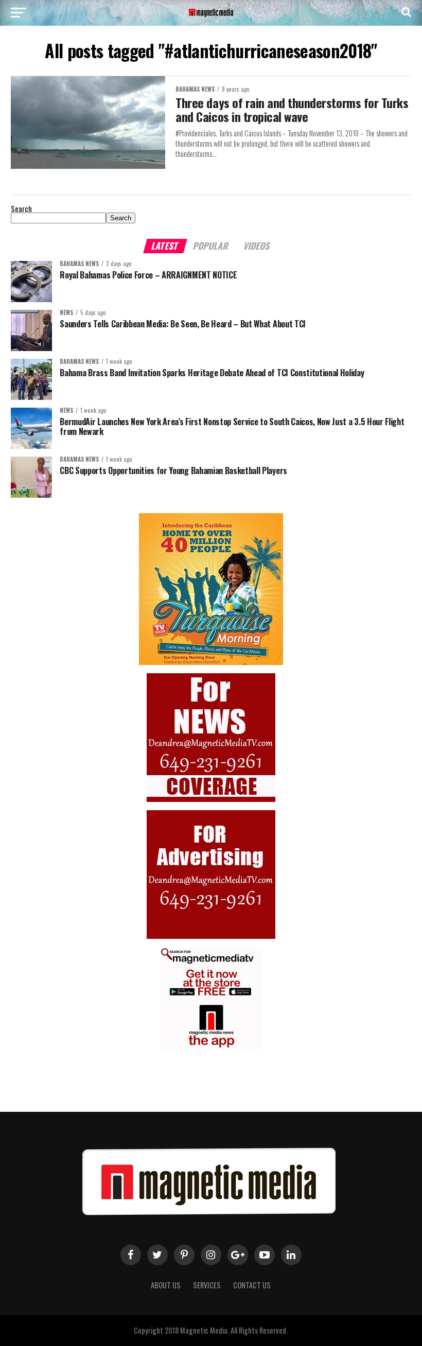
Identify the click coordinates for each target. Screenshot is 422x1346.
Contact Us (252, 1285)
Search (21, 208)
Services (207, 1285)
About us (166, 1285)
